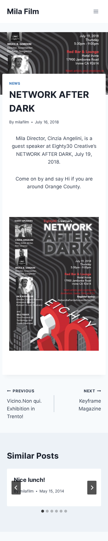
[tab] (42, 511)
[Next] (91, 488)
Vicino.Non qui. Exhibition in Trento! (24, 404)
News (14, 83)
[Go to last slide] (16, 488)
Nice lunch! (29, 479)
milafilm (22, 122)
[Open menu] (95, 11)
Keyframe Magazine (90, 400)
